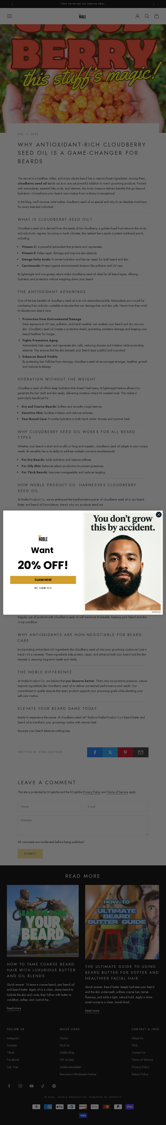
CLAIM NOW (43, 579)
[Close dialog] (158, 514)
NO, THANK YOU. (43, 588)
